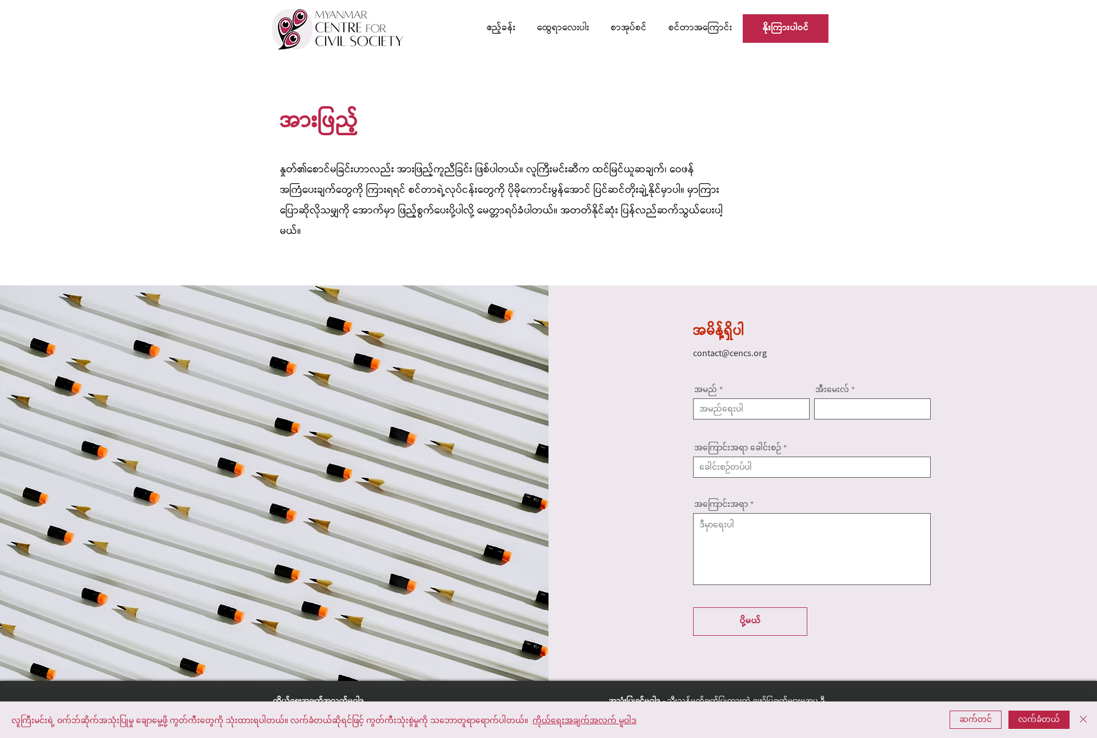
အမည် (705, 389)
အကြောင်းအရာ (721, 504)
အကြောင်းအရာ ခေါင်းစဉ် (737, 447)
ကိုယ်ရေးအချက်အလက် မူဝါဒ (584, 719)
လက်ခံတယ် (1039, 718)
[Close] (1083, 720)
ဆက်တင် (975, 718)
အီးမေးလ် (832, 389)
